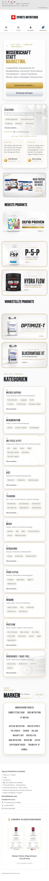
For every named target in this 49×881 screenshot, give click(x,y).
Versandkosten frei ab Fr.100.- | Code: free (14, 6)
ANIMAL (24, 749)
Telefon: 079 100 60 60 (23, 4)
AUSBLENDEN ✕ (39, 695)
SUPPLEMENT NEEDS (17, 745)
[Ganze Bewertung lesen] (13, 151)
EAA (17, 531)
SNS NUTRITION (34, 712)
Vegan (39, 636)
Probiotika (19, 556)
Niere (22, 448)
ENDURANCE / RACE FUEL (18, 656)
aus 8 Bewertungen (16, 132)
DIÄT (8, 472)
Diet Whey (35, 632)
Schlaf (9, 427)
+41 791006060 (9, 805)
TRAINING (10, 496)
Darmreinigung (33, 480)
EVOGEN (26, 731)
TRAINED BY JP (34, 745)
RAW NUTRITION (15, 740)
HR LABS (35, 731)
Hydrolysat (22, 636)
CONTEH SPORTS (33, 726)
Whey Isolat (25, 632)
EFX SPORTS (15, 731)
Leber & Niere (12, 607)
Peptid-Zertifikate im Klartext (12, 793)
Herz (22, 607)
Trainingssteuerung (27, 119)
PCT (8, 448)
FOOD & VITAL (12, 572)
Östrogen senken (34, 404)
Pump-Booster (24, 508)
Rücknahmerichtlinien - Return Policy (15, 787)
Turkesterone (21, 404)
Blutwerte (19, 123)
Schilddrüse (23, 611)
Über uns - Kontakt (8, 4)
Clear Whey (11, 636)
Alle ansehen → (12, 409)
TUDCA (29, 448)
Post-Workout (11, 508)
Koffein (10, 668)
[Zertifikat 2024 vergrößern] (33, 838)
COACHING (9, 109)
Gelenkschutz (36, 508)
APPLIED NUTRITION (17, 726)
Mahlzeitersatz (20, 535)
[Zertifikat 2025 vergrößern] (16, 838)
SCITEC (37, 740)
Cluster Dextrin (33, 531)
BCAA (23, 531)
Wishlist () (43, 8)
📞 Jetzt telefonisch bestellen (13, 782)
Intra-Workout (24, 504)
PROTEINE (10, 624)
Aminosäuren (11, 640)
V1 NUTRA (24, 717)
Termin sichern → (11, 128)
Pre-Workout (11, 504)
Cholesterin (11, 611)
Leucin (9, 535)
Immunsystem (11, 583)
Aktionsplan (30, 123)
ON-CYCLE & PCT (14, 441)
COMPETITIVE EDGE (16, 712)
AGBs (5, 777)
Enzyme (9, 556)
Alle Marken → (25, 695)
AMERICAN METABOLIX (24, 707)
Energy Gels (11, 664)
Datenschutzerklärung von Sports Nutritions (17, 790)
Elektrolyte (36, 504)
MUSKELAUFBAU (13, 392)
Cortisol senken (20, 427)
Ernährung (9, 123)
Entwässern (21, 480)
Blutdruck (25, 452)
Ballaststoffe (31, 556)
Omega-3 (30, 579)
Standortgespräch (11, 119)
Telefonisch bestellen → (24, 85)
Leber (15, 448)
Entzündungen (34, 427)
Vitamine (10, 579)
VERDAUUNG (11, 548)
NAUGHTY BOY (18, 735)
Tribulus (10, 404)
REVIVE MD (28, 740)
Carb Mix (34, 664)
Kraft (32, 400)
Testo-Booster (12, 400)
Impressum (7, 780)
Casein (31, 636)
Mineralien (20, 579)
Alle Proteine (12, 632)
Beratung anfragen (24, 93)
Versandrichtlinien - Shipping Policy (14, 785)
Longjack (24, 400)
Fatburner (10, 480)
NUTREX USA (31, 735)
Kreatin (10, 531)
